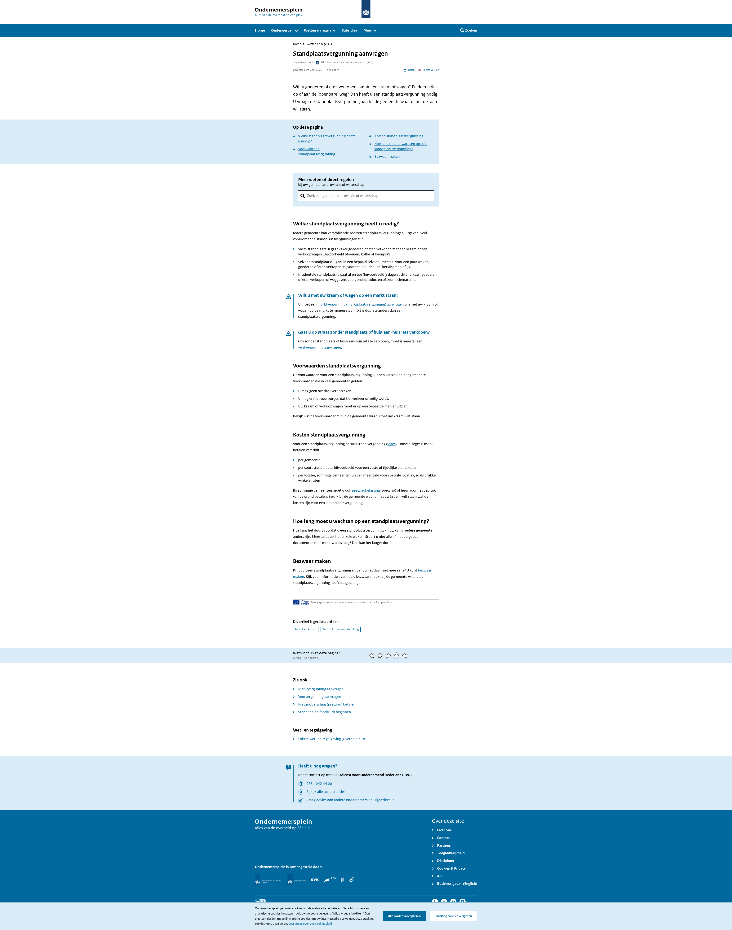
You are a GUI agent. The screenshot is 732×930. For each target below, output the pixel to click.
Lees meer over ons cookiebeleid (310, 924)
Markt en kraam (305, 629)
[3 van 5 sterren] (389, 655)
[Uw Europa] (301, 602)
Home (297, 44)
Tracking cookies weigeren (453, 916)
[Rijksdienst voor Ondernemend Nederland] (268, 879)
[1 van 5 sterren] (373, 655)
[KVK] (315, 879)
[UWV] (351, 879)
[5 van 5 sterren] (405, 655)
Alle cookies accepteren (404, 916)
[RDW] (330, 879)
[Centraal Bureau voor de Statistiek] (342, 879)
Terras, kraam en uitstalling (340, 629)
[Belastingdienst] (296, 879)
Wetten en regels (318, 44)
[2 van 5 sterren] (381, 655)
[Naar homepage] (366, 9)
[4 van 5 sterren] (397, 655)
